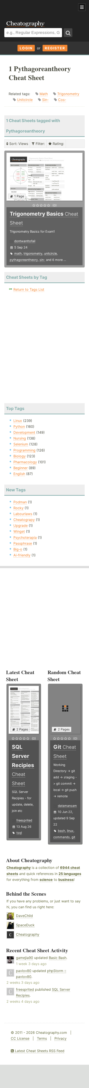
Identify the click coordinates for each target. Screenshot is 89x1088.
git (73, 837)
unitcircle (50, 253)
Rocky (18, 508)
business (66, 879)
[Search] (68, 32)
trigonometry (33, 253)
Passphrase (22, 543)
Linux (17, 420)
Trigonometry (68, 94)
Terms (42, 1038)
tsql (19, 832)
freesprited (24, 820)
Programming (24, 450)
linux (70, 831)
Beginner (20, 468)
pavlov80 (23, 971)
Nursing (19, 438)
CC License (20, 1038)
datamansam (67, 806)
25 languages (70, 873)
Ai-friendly (21, 555)
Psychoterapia (25, 537)
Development (24, 432)
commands (61, 837)
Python (19, 426)
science (46, 879)
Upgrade (20, 525)
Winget (19, 531)
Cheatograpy (24, 519)
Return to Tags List (28, 289)
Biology (19, 456)
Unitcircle (25, 99)
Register (55, 48)
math (18, 253)
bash (61, 831)
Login (26, 48)
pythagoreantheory (24, 260)
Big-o (17, 549)
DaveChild (24, 915)
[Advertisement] (34, 7)
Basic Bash (57, 957)
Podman (20, 502)
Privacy (60, 1038)
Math (44, 94)
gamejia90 (24, 957)
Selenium (20, 444)
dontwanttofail (24, 241)
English (19, 474)
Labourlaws (22, 514)
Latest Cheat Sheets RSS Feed (39, 1051)
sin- (42, 260)
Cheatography (18, 867)
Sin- (45, 99)
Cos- (62, 99)
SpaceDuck (25, 925)
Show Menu (82, 7)
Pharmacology (25, 462)
